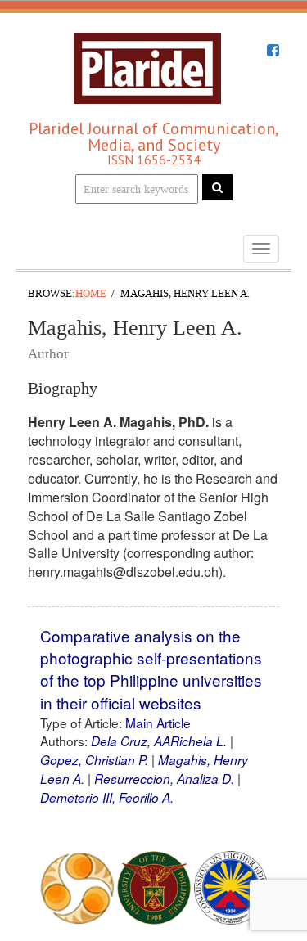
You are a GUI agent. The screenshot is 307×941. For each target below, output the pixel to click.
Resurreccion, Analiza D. (164, 778)
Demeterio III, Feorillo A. (107, 797)
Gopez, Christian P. (94, 759)
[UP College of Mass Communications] (77, 886)
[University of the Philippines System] (154, 886)
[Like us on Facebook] (273, 51)
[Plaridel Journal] (147, 63)
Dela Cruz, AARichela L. (159, 741)
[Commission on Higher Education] (231, 886)
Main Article (158, 723)
